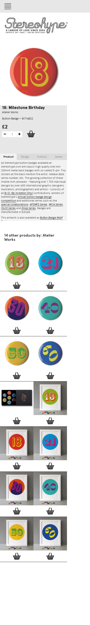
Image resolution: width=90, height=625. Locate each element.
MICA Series (56, 204)
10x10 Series (8, 208)
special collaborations (14, 204)
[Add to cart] (16, 285)
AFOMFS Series (38, 204)
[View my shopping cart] (57, 6)
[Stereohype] (36, 25)
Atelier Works (10, 112)
